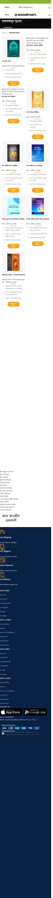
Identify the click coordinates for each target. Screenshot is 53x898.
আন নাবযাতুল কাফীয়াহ (32, 112)
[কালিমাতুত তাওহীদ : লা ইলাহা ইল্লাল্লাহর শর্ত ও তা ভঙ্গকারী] (13, 262)
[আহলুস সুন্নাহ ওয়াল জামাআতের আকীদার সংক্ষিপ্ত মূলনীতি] (13, 206)
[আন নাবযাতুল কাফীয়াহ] (37, 99)
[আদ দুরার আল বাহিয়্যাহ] (13, 91)
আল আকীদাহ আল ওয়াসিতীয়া (34, 165)
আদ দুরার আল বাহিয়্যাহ (8, 96)
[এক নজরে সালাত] (13, 48)
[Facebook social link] (19, 2)
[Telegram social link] (31, 2)
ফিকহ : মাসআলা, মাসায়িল (33, 50)
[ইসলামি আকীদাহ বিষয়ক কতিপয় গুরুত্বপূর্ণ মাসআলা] (37, 206)
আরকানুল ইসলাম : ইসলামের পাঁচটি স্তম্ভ (13, 66)
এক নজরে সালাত (6, 61)
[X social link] (22, 2)
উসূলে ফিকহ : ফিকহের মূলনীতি (34, 45)
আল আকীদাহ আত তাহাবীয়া (9, 165)
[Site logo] (26, 7)
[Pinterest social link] (25, 2)
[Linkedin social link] (28, 2)
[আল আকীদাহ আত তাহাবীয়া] (13, 153)
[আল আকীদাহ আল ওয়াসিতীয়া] (37, 153)
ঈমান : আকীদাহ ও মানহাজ (9, 170)
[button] (13, 83)
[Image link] (20, 728)
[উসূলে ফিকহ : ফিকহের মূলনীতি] (37, 40)
